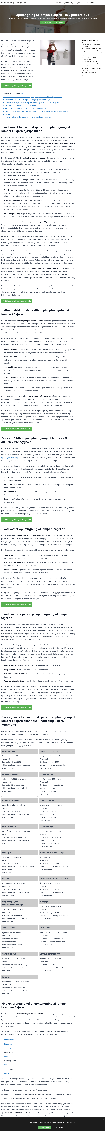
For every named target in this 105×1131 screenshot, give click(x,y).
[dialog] (52, 1124)
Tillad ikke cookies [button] (59, 1127)
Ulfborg (7, 1065)
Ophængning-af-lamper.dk (13, 2)
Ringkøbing (8, 1044)
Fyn (72, 2)
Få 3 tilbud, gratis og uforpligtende (52, 23)
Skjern (6, 1056)
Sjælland (80, 2)
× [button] (103, 1119)
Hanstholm (8, 1073)
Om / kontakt (91, 2)
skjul (22, 93)
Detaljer (70, 1124)
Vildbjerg (7, 1048)
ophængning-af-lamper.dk (11, 457)
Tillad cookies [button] (44, 1127)
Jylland (66, 2)
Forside (58, 2)
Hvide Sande (9, 1040)
